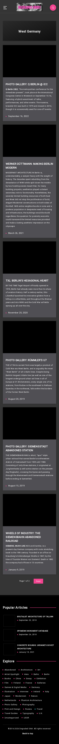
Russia (28, 709)
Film (7, 683)
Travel (40, 709)
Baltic (36, 674)
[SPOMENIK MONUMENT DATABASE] (8, 634)
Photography (28, 705)
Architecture (27, 670)
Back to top (28, 733)
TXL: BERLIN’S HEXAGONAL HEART (27, 280)
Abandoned (10, 670)
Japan (7, 696)
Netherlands (10, 700)
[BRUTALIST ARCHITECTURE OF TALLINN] (8, 620)
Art (39, 670)
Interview (24, 691)
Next (38, 581)
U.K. (41, 713)
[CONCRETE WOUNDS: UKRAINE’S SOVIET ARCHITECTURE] (8, 648)
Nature (34, 696)
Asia (26, 674)
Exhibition (41, 678)
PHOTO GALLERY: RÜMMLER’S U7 (26, 360)
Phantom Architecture (31, 700)
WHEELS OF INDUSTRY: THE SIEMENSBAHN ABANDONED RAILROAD (23, 537)
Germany (36, 687)
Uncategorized (12, 718)
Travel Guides (11, 713)
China (18, 678)
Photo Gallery (11, 705)
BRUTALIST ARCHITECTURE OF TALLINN (35, 617)
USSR (26, 718)
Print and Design (12, 709)
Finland (17, 683)
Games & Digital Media (15, 687)
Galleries (41, 683)
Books (8, 678)
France (29, 683)
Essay (29, 678)
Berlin (47, 674)
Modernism (20, 696)
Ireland (37, 691)
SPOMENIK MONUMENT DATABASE (32, 631)
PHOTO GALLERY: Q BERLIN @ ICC (27, 84)
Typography (28, 713)
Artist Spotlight (12, 674)
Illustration (10, 691)
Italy (47, 691)
